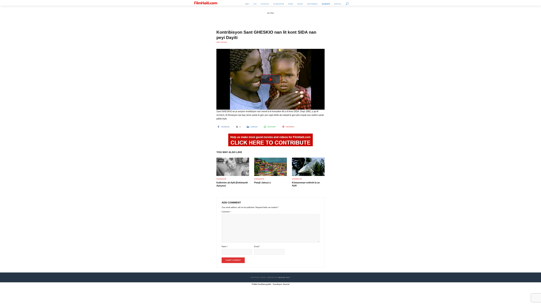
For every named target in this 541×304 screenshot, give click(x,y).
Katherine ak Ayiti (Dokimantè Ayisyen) (232, 184)
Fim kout (265, 4)
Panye (300, 4)
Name (225, 246)
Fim (255, 4)
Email (257, 246)
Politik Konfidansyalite (261, 284)
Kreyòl (337, 4)
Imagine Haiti (284, 277)
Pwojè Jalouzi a (262, 182)
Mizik (290, 4)
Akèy (247, 4)
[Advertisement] (270, 21)
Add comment (221, 42)
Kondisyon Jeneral (281, 284)
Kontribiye (312, 4)
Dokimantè (278, 4)
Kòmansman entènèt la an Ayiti (306, 184)
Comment (226, 212)
